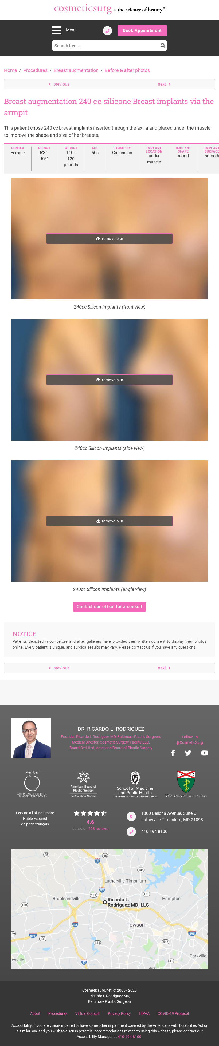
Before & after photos (127, 70)
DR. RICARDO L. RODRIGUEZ (111, 729)
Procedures (35, 70)
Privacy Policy (119, 1013)
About (35, 1013)
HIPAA (144, 1013)
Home (10, 70)
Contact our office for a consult (109, 606)
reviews (98, 829)
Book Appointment (142, 30)
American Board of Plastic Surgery (124, 748)
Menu (71, 30)
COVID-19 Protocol (173, 1013)
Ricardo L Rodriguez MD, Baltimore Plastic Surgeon (118, 736)
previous (61, 84)
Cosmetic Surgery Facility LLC (124, 742)
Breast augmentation (76, 70)
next (162, 84)
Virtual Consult (87, 1013)
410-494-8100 (154, 831)
